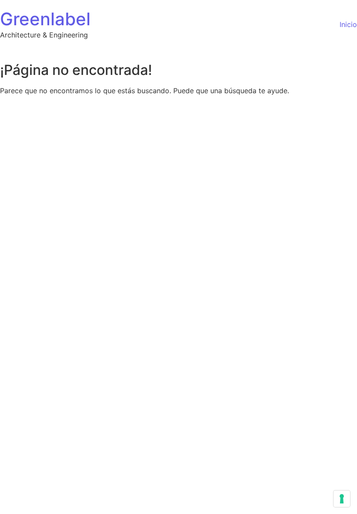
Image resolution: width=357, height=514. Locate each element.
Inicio (348, 24)
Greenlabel (45, 19)
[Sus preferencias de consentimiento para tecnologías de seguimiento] (341, 498)
